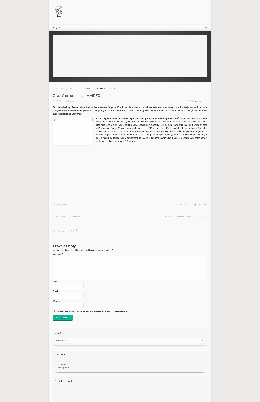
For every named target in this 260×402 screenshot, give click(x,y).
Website (56, 301)
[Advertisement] (130, 55)
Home (55, 88)
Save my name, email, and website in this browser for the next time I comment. (91, 311)
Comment (58, 254)
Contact (56, 28)
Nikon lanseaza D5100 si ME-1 (68, 216)
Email (56, 291)
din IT (77, 88)
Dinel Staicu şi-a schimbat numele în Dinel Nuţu (184, 216)
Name (56, 281)
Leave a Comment (199, 101)
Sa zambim (87, 88)
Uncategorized (66, 88)
